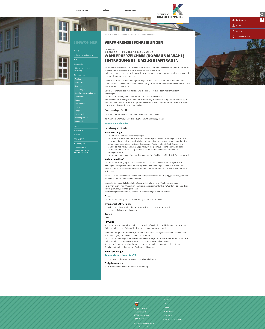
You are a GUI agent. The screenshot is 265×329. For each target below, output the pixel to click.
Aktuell (76, 51)
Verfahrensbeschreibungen (86, 93)
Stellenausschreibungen (83, 55)
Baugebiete (78, 64)
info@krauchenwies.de (145, 323)
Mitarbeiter (79, 97)
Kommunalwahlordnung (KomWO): (121, 255)
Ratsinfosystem (80, 143)
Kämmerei (79, 121)
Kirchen (77, 126)
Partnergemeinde (82, 118)
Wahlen (77, 135)
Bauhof (77, 100)
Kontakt (166, 303)
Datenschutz (169, 311)
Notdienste (78, 130)
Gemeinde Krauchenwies (116, 123)
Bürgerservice (79, 75)
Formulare (79, 82)
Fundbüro (79, 79)
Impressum (167, 315)
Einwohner (117, 34)
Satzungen (79, 86)
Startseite (108, 34)
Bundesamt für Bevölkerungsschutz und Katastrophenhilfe (83, 150)
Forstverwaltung (81, 114)
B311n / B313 (79, 139)
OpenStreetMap (140, 318)
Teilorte (78, 107)
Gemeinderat (80, 104)
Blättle (76, 59)
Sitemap (166, 307)
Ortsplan (78, 111)
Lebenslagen (80, 89)
